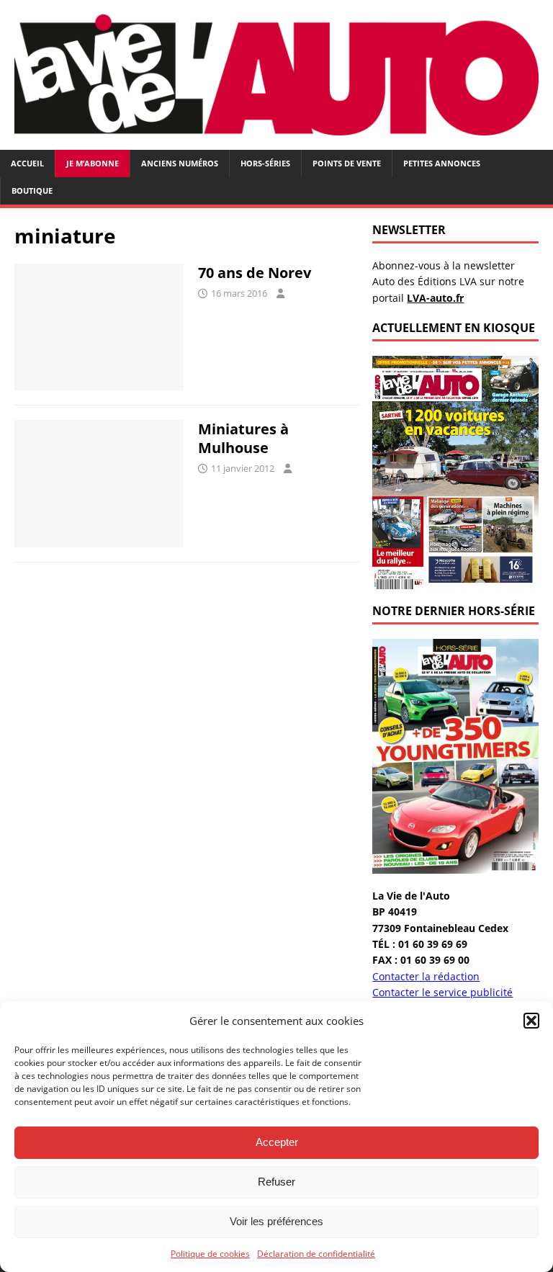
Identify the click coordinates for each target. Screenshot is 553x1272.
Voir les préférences (276, 1221)
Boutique (32, 190)
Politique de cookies (210, 1254)
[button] (531, 1020)
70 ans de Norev (254, 272)
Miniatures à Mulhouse (243, 438)
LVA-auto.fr (435, 298)
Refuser (276, 1181)
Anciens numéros (179, 163)
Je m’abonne (92, 163)
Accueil (27, 163)
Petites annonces (441, 163)
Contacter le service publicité (442, 992)
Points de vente (347, 163)
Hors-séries (265, 163)
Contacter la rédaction (426, 976)
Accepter (277, 1142)
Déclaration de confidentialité (316, 1254)
